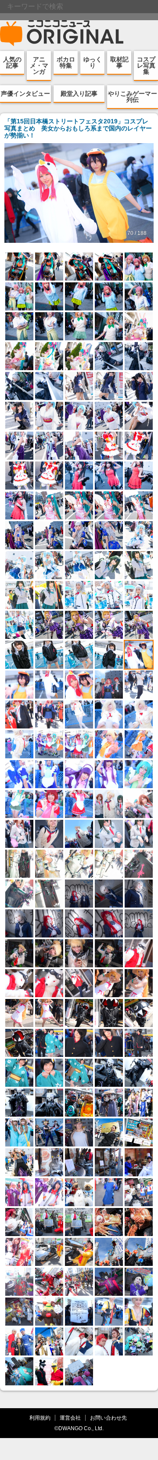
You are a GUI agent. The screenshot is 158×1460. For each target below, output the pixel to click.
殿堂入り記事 (79, 93)
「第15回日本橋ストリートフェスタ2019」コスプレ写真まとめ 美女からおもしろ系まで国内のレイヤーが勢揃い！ (78, 128)
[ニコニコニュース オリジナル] (62, 33)
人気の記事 (12, 62)
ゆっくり (92, 62)
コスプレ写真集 (146, 65)
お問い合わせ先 (108, 1417)
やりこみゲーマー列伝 (132, 96)
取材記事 (119, 62)
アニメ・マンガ (39, 65)
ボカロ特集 (66, 62)
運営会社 (70, 1417)
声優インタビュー (25, 93)
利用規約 (39, 1417)
